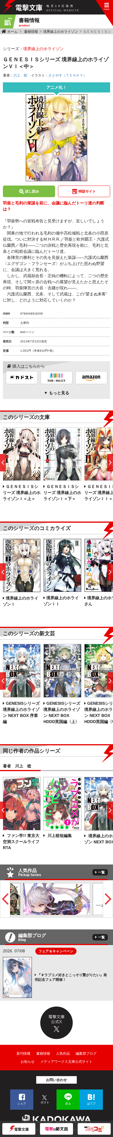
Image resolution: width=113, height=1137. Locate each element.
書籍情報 (31, 32)
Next (108, 899)
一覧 (101, 872)
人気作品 (63, 1053)
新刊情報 (23, 1053)
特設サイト (87, 191)
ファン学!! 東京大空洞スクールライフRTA (21, 841)
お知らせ (27, 1062)
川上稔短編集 (59, 835)
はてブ (91, 1103)
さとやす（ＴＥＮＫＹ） (67, 75)
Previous (5, 899)
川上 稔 (20, 75)
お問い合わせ (56, 1080)
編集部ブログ (86, 1053)
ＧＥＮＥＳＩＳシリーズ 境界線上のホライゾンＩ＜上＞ (22, 492)
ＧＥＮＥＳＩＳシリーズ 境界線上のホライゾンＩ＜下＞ (62, 492)
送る (68, 1103)
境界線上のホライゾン (60, 32)
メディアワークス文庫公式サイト (66, 1062)
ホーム (12, 32)
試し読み (32, 191)
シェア (21, 1103)
